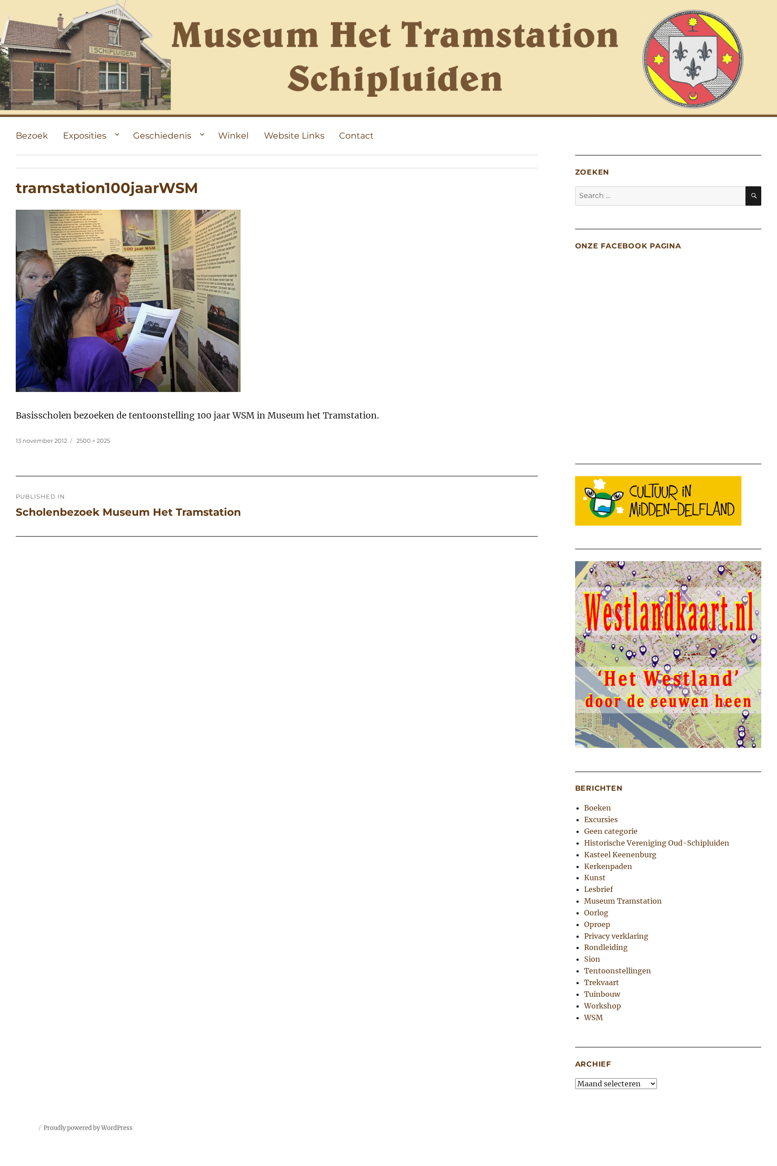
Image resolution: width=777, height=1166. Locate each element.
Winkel (233, 135)
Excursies (601, 819)
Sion (592, 958)
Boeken (597, 807)
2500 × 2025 (93, 440)
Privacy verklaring (616, 936)
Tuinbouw (602, 994)
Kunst (595, 877)
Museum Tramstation (623, 900)
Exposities (84, 135)
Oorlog (596, 912)
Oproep (597, 924)
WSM (593, 1017)
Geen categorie (611, 831)
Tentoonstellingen (617, 970)
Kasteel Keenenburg (620, 854)
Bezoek (32, 135)
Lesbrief (598, 889)
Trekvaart (601, 982)
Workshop (602, 1005)
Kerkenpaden (608, 866)
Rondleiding (606, 947)
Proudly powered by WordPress (88, 1128)
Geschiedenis (162, 135)
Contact (356, 135)
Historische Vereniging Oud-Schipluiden (656, 842)
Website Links (294, 135)
